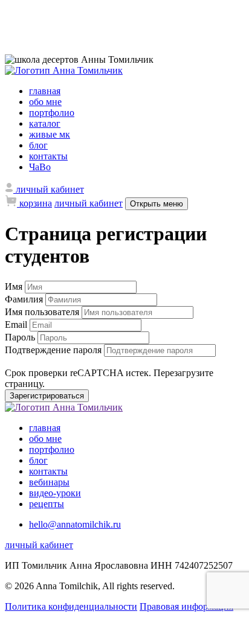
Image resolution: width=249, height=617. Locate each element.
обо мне (45, 102)
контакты (48, 156)
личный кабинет (88, 203)
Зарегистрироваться (47, 395)
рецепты (46, 504)
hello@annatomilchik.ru (75, 524)
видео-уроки (55, 493)
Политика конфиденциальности (71, 606)
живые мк (49, 134)
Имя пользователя (43, 312)
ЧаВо (40, 167)
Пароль (21, 337)
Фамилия (25, 299)
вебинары (49, 482)
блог (38, 145)
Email (17, 324)
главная (44, 91)
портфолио (51, 112)
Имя (15, 286)
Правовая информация (186, 606)
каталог (44, 123)
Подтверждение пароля (54, 350)
